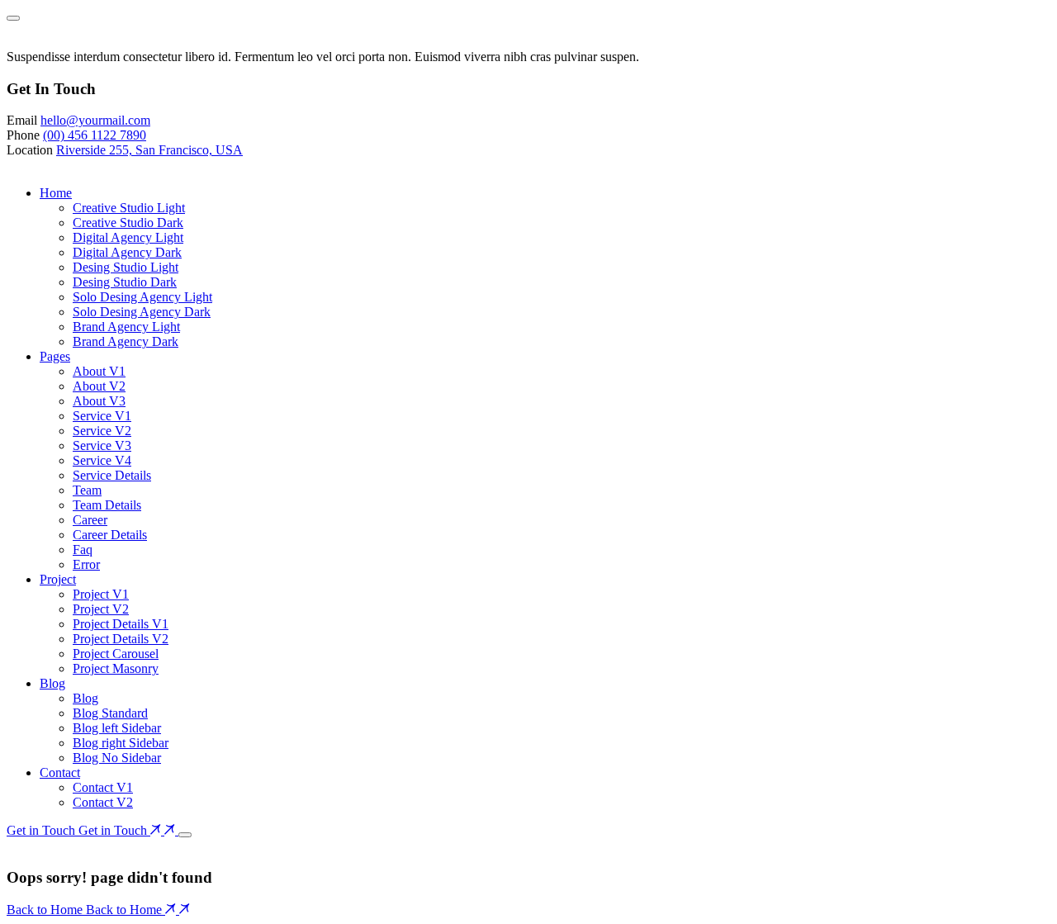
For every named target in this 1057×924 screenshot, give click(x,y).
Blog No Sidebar (117, 758)
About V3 (99, 401)
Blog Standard (110, 713)
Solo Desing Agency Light (142, 297)
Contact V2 (103, 802)
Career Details (110, 535)
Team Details (107, 505)
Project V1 (101, 594)
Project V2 (101, 609)
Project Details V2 (120, 639)
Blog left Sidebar (117, 728)
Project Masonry (116, 668)
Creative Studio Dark (128, 223)
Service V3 (102, 445)
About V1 (99, 371)
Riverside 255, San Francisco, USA (149, 150)
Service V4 (102, 460)
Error (86, 564)
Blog (52, 683)
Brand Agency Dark (125, 341)
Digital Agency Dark (127, 252)
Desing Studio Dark (125, 282)
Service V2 (102, 431)
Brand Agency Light (126, 327)
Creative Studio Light (129, 208)
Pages (55, 356)
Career (90, 520)
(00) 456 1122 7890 (94, 135)
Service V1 (102, 416)
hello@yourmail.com (95, 120)
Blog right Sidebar (120, 743)
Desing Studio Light (125, 267)
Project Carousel (116, 654)
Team (87, 490)
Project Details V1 (120, 624)
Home (56, 193)
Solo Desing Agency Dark (142, 312)
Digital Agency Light (128, 237)
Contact (60, 772)
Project (58, 579)
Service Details (112, 475)
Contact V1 (103, 787)
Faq (82, 550)
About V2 (99, 386)
